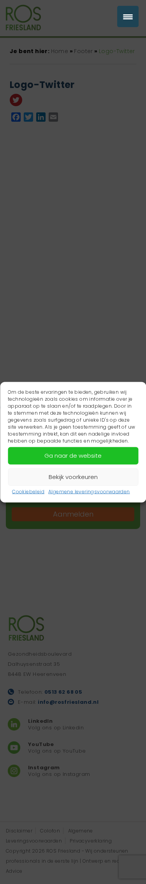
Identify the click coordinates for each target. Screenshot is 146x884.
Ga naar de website (73, 455)
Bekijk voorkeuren (73, 477)
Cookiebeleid (28, 491)
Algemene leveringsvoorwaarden (89, 491)
